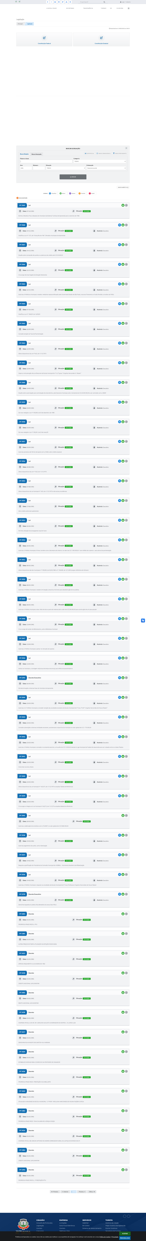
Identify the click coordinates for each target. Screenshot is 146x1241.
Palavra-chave (24, 158)
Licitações (63, 1223)
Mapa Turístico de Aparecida (115, 1226)
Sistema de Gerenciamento (91, 1228)
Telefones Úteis (64, 1231)
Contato (39, 1228)
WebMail (85, 1223)
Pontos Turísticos (111, 1228)
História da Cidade (111, 1223)
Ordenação (89, 165)
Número (35, 165)
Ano (21, 165)
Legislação (40, 1226)
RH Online (85, 1226)
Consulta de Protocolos (44, 1223)
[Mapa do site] (66, 1)
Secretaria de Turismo (113, 1231)
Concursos (40, 1231)
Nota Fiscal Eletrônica (67, 1226)
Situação (48, 165)
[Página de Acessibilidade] (70, 1)
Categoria (76, 158)
